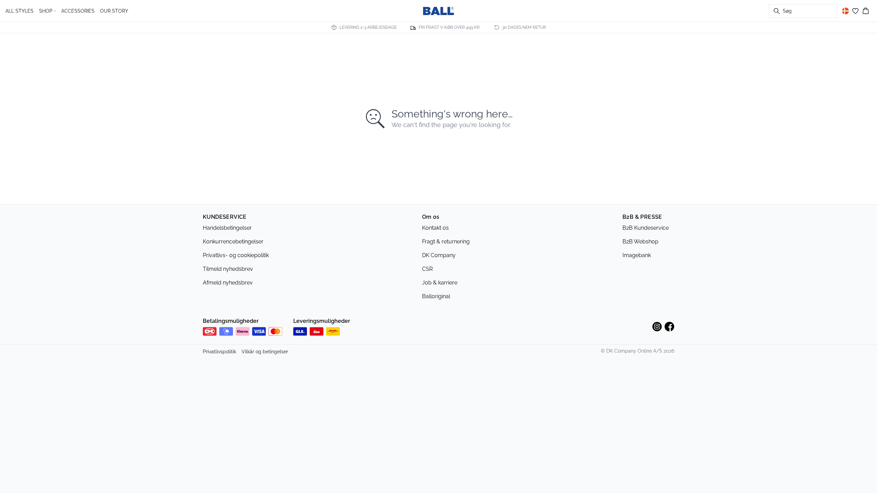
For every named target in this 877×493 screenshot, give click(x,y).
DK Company (439, 255)
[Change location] (845, 10)
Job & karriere (439, 282)
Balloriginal (436, 296)
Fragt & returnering (446, 241)
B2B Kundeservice (645, 228)
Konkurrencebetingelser (233, 241)
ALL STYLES (19, 11)
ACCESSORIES (78, 11)
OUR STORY (114, 11)
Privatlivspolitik (219, 351)
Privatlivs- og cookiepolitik (236, 255)
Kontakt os (435, 228)
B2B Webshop (640, 241)
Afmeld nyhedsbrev (228, 282)
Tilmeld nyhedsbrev (228, 269)
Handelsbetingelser (227, 228)
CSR (427, 269)
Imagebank (636, 255)
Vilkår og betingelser (265, 351)
